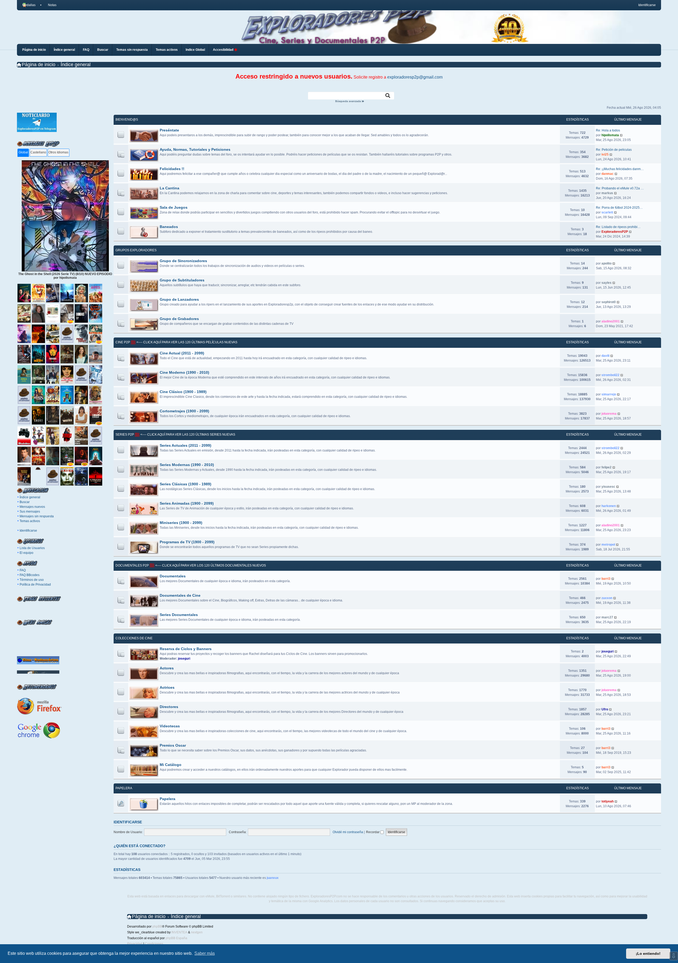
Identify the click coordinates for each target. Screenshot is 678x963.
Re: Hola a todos (608, 130)
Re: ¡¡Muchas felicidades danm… (620, 169)
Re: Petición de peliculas (614, 150)
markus (607, 193)
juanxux (273, 878)
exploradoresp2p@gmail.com (415, 77)
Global (23, 152)
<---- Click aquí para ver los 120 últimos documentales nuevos (210, 565)
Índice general (30, 497)
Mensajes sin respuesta (37, 516)
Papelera (123, 788)
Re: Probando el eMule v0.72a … (620, 188)
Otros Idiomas (58, 152)
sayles (606, 283)
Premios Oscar (173, 745)
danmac (607, 174)
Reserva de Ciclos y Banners (186, 649)
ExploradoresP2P (614, 232)
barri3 (605, 579)
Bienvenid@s (126, 119)
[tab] (23, 153)
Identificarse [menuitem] (647, 5)
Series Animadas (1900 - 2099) (187, 503)
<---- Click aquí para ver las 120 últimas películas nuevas (186, 342)
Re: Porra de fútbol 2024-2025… (619, 207)
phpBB (157, 926)
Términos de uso (32, 580)
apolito (606, 263)
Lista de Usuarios (32, 548)
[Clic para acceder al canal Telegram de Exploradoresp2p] (37, 131)
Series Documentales (179, 615)
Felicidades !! (172, 169)
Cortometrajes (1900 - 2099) (184, 411)
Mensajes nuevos (32, 507)
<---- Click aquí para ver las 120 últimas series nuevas (187, 434)
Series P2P (124, 434)
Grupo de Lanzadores (179, 299)
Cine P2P (122, 342)
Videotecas (170, 726)
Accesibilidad (223, 50)
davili (605, 356)
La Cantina (169, 188)
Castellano (38, 152)
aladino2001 (610, 321)
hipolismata (610, 135)
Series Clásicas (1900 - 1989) (185, 484)
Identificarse (28, 530)
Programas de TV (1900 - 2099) (187, 542)
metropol (608, 544)
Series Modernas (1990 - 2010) (187, 465)
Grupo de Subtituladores (182, 280)
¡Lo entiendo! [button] (648, 953)
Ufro (604, 709)
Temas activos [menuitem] (167, 50)
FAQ (23, 570)
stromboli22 (610, 375)
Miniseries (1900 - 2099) (181, 523)
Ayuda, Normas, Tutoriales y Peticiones (195, 149)
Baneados (169, 227)
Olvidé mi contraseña (348, 832)
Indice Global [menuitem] (195, 50)
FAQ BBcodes (29, 575)
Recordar (373, 832)
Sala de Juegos (174, 207)
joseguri (184, 658)
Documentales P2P (132, 565)
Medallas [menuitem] (28, 5)
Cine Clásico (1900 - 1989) (183, 392)
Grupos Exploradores (136, 250)
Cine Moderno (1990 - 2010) (184, 372)
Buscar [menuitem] (102, 50)
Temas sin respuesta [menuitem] (132, 50)
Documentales (173, 576)
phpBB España (176, 938)
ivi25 (605, 154)
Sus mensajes (30, 511)
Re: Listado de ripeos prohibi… (618, 227)
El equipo (26, 553)
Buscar (25, 502)
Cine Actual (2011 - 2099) (182, 353)
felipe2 (606, 467)
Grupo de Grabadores (179, 319)
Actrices (167, 687)
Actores (167, 668)
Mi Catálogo (170, 765)
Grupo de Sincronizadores (183, 261)
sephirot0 (608, 302)
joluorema (609, 414)
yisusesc (608, 487)
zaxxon (606, 598)
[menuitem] (49, 5)
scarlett (607, 212)
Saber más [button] (204, 953)
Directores (169, 707)
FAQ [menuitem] (86, 50)
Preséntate (169, 130)
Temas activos (30, 521)
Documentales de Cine (180, 595)
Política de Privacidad (35, 584)
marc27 (607, 617)
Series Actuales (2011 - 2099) (185, 445)
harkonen (608, 506)
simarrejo (608, 394)
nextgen (197, 932)
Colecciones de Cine (134, 638)
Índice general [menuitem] (64, 50)
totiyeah (607, 801)
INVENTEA (179, 932)
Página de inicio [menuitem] (34, 50)
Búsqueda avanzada (348, 101)
